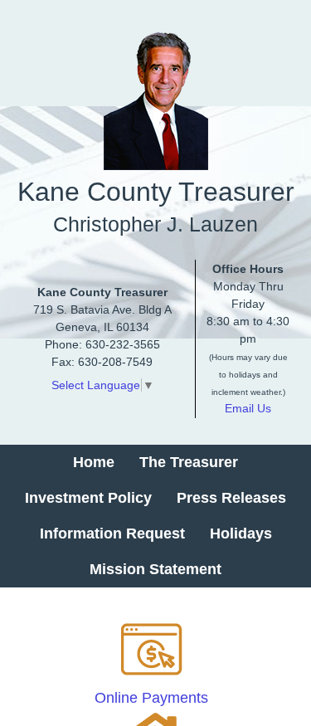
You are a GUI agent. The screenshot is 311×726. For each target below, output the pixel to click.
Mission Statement (155, 569)
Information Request (112, 533)
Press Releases (231, 498)
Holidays (241, 533)
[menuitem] (94, 462)
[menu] (155, 516)
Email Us (248, 408)
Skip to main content (67, 10)
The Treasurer (188, 462)
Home (93, 462)
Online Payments (151, 697)
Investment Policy (88, 498)
